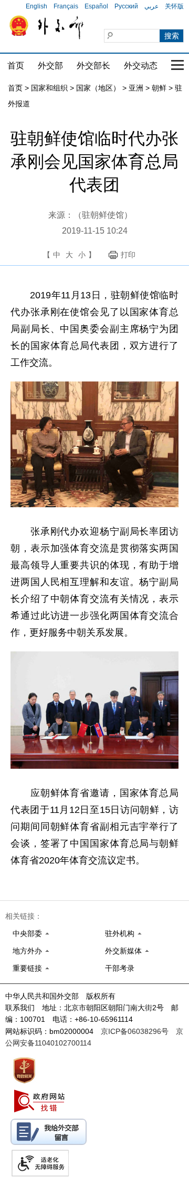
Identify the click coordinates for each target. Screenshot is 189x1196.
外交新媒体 (123, 951)
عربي (151, 6)
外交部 (50, 65)
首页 (15, 65)
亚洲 (136, 88)
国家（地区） (98, 88)
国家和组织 (49, 88)
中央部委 (27, 933)
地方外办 (27, 951)
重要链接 (27, 968)
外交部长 (93, 65)
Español (96, 6)
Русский (126, 6)
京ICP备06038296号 (135, 1031)
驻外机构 (119, 933)
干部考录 (119, 968)
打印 (128, 254)
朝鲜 (159, 88)
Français (66, 6)
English (36, 6)
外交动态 (141, 65)
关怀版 (174, 6)
